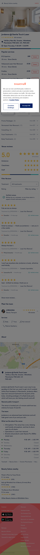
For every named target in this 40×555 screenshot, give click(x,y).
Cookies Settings (11, 106)
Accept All (26, 105)
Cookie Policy (14, 100)
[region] (20, 95)
